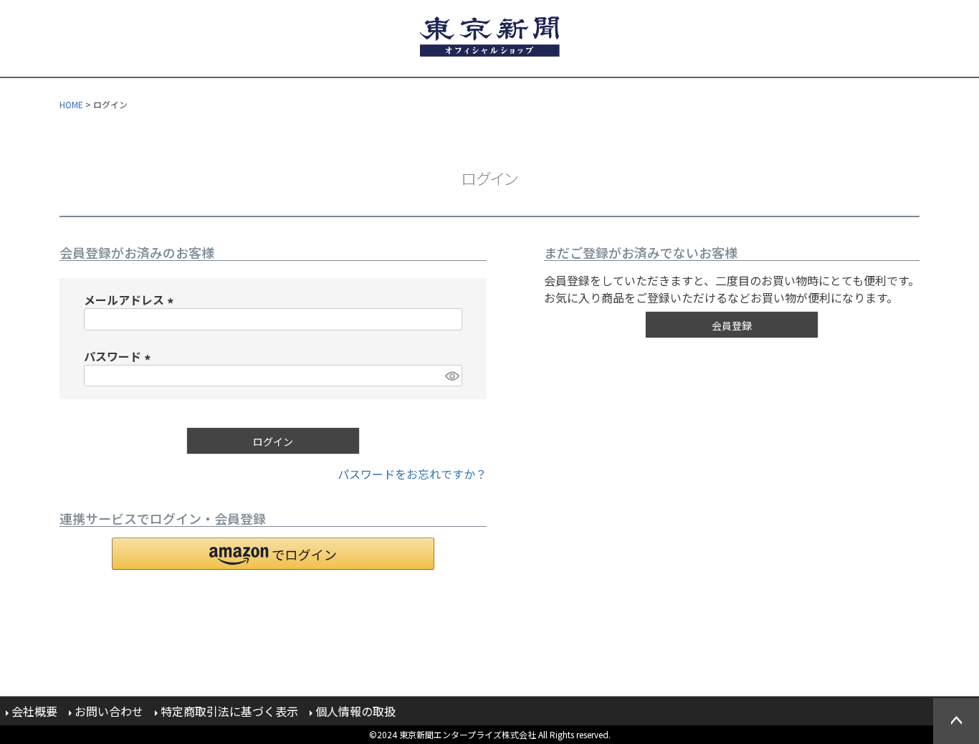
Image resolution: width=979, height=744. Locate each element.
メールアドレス (131, 299)
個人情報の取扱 (355, 711)
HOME (71, 104)
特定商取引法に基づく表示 (229, 711)
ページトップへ (956, 721)
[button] (273, 554)
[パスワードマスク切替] (451, 376)
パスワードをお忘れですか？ (412, 473)
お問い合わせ (109, 711)
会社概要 (34, 711)
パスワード (120, 356)
